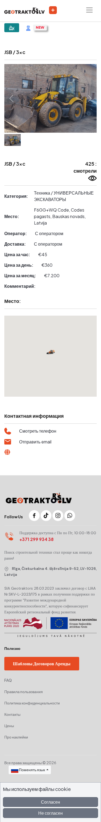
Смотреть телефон (37, 431)
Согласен (50, 802)
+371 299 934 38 (36, 539)
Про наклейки (16, 736)
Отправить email (35, 442)
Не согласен (50, 813)
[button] (11, 98)
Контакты (12, 714)
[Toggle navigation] (89, 10)
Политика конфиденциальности (32, 702)
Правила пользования (23, 691)
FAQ (8, 680)
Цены (9, 725)
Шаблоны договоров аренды (42, 663)
